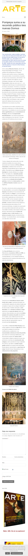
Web (3, 462)
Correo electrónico (18, 457)
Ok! (7, 553)
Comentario (5, 438)
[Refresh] (13, 469)
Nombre (4, 457)
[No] (24, 550)
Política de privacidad (17, 553)
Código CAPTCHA (6, 476)
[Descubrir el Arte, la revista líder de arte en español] (14, 8)
